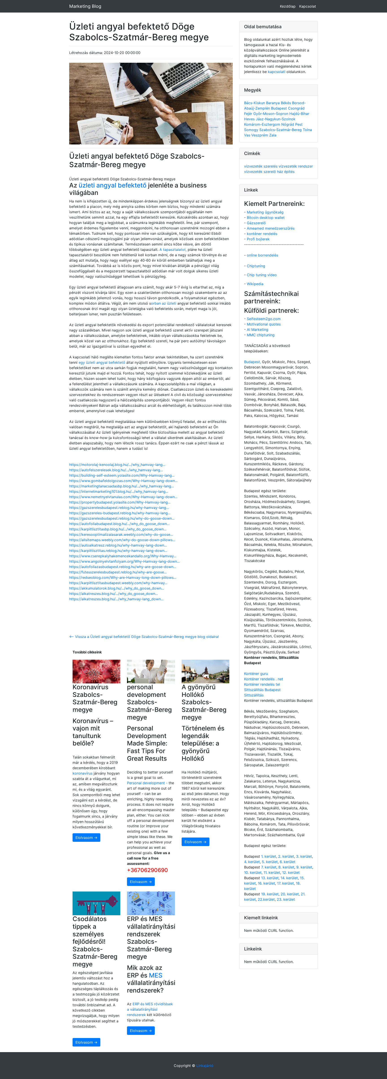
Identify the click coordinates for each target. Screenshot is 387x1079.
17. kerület (285, 883)
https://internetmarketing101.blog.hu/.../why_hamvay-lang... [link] (118, 491)
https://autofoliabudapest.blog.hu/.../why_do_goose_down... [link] (119, 523)
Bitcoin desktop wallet (266, 217)
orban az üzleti (163, 303)
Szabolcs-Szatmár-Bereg (281, 129)
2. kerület (286, 856)
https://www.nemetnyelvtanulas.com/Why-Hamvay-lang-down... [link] (123, 497)
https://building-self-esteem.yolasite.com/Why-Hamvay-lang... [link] (121, 475)
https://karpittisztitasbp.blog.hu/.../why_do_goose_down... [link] (117, 529)
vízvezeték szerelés (261, 166)
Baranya (273, 103)
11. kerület (272, 872)
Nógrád (288, 124)
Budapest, (252, 362)
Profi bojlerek (258, 239)
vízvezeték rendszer (296, 166)
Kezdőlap (288, 6)
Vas (247, 135)
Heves (250, 119)
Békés (286, 103)
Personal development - (147, 783)
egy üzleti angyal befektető (102, 362)
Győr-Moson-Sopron (271, 113)
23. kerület (286, 899)
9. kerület (304, 867)
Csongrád (296, 108)
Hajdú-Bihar (299, 113)
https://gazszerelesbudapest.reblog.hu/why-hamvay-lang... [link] (119, 507)
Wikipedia (255, 284)
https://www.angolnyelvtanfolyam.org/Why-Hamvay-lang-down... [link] (124, 561)
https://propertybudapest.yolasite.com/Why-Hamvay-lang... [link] (119, 502)
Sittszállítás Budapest (262, 689)
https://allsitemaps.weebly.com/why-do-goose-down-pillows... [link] (122, 540)
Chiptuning (256, 266)
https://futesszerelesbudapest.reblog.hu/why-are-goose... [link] (118, 572)
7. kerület (268, 867)
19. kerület (270, 894)
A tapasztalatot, (173, 249)
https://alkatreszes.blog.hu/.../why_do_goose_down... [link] (113, 593)
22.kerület (266, 899)
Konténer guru (256, 673)
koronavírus (82, 773)
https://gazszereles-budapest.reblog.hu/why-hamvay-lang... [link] (119, 513)
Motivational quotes (264, 324)
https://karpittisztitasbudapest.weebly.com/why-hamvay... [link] (118, 583)
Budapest (279, 108)
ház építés (286, 171)
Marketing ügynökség (265, 212)
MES (155, 975)
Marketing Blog (85, 6)
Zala (272, 135)
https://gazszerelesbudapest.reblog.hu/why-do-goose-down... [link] (121, 518)
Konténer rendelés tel (262, 684)
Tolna (307, 129)
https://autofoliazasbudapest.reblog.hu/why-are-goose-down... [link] (122, 566)
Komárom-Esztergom (262, 124)
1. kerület (268, 856)
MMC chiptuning (261, 335)
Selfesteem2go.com (264, 319)
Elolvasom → (86, 837)
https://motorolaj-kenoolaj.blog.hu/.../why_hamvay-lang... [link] (117, 464)
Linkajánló (204, 1065)
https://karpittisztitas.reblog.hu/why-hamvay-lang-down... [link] (118, 550)
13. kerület (270, 878)
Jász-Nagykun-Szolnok (275, 119)
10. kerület (253, 872)
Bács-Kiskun (255, 103)
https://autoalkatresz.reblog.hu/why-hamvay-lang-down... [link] (118, 545)
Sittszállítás (254, 695)
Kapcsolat (307, 6)
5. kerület (270, 861)
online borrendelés (262, 255)
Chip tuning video (262, 275)
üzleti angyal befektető (112, 185)
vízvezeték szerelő (260, 171)
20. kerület (290, 894)
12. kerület (291, 872)
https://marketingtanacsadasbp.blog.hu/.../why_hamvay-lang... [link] (121, 486)
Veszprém (260, 135)
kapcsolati (276, 71)
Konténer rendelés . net (263, 679)
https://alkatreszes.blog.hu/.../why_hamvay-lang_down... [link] (116, 599)
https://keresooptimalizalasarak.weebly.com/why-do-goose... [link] (121, 534)
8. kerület (286, 867)
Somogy (251, 129)
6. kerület (287, 861)
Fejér (248, 113)
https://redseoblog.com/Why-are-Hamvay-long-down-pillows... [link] (122, 577)
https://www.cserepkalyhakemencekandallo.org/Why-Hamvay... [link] (122, 556)
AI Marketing (257, 329)
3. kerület (304, 856)
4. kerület (252, 861)
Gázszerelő (256, 223)
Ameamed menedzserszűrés (271, 228)
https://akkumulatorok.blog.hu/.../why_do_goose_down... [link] (116, 588)
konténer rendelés (262, 233)
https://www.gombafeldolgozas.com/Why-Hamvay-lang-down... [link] (123, 480)
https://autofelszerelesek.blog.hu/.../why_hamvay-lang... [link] (116, 470)
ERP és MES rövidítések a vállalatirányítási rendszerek (150, 1009)
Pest (299, 124)
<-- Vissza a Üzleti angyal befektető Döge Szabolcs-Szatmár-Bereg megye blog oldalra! (144, 636)
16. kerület (266, 883)
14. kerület (289, 878)
